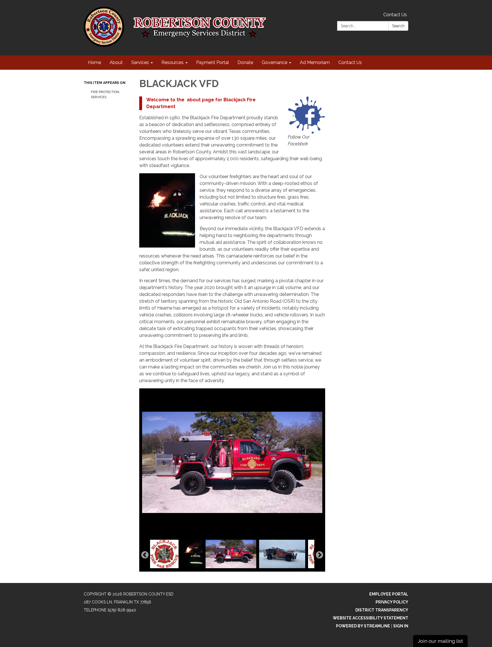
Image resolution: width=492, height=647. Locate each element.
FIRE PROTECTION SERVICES (105, 94)
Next (319, 555)
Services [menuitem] (140, 62)
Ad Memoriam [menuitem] (315, 62)
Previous (145, 555)
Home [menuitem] (94, 62)
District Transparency (381, 610)
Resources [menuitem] (172, 62)
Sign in (400, 626)
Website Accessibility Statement (370, 618)
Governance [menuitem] (274, 62)
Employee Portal (388, 594)
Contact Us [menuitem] (350, 62)
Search (398, 26)
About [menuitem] (116, 62)
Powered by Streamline (363, 626)
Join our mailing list (440, 641)
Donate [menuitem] (245, 62)
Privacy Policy (392, 602)
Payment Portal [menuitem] (212, 62)
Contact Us (395, 14)
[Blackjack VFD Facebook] (306, 115)
